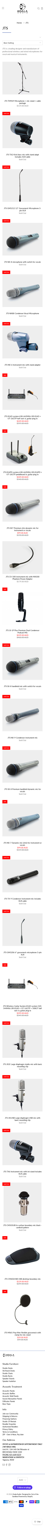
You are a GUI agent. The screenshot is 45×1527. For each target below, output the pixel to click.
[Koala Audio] (22, 8)
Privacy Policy (7, 1429)
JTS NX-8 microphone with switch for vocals (22, 262)
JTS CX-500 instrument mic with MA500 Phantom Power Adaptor (22, 578)
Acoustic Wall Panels (10, 1396)
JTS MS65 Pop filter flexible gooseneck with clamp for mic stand (22, 1333)
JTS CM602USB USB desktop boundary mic (22, 1279)
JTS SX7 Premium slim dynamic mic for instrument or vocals (22, 529)
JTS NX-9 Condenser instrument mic (23, 738)
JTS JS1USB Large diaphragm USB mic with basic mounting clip (22, 1119)
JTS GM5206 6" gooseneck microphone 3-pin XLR (23, 953)
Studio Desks (7, 1368)
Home (19, 23)
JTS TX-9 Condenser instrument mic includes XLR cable (22, 900)
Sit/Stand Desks (8, 1371)
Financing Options (9, 1419)
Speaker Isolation (9, 1381)
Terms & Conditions (10, 1432)
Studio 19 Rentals (9, 1421)
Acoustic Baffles (8, 1393)
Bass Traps (6, 1404)
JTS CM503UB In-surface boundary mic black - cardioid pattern (22, 1226)
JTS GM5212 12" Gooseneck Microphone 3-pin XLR (22, 209)
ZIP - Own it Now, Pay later (13, 1434)
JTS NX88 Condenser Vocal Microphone (22, 313)
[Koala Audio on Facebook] (6, 1465)
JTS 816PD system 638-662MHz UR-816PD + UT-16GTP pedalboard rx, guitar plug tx (22, 473)
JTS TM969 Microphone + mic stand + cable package (22, 102)
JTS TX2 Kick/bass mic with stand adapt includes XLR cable (22, 155)
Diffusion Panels (8, 1401)
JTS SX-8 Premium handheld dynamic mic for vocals (22, 790)
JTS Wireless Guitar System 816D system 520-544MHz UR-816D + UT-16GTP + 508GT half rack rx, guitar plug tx (22, 1008)
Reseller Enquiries (9, 1424)
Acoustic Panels (8, 1391)
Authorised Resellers (10, 1427)
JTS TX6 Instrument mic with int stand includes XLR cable (22, 1172)
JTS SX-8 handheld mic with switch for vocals (22, 686)
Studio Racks (7, 1376)
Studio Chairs (7, 1373)
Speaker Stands (8, 1379)
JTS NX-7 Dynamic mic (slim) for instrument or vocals (23, 844)
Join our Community (10, 1414)
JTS (27, 23)
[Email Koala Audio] (3, 1465)
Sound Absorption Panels (12, 1399)
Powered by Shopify (25, 1496)
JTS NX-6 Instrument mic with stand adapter (22, 365)
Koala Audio (17, 1494)
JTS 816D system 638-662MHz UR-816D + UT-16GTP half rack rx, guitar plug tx (22, 417)
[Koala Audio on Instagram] (9, 1465)
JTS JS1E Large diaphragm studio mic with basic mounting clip (22, 1065)
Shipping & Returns (9, 1416)
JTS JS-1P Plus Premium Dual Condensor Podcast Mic (22, 631)
